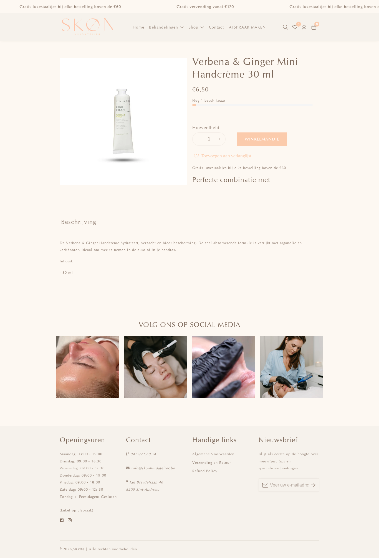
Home (138, 27)
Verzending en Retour (211, 462)
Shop (193, 27)
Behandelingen (163, 27)
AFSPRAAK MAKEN (247, 27)
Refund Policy (204, 471)
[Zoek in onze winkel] (286, 27)
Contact (216, 27)
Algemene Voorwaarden (213, 454)
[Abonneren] (313, 485)
